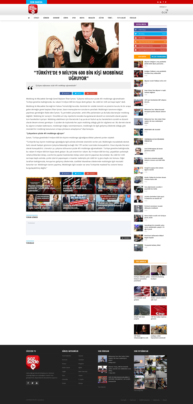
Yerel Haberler (66, 356)
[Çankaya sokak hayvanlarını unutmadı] (159, 329)
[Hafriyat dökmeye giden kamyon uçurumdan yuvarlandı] (142, 270)
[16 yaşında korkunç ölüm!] (138, 247)
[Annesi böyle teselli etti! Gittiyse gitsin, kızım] (138, 218)
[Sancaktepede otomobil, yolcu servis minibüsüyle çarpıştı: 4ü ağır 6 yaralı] (138, 227)
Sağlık (64, 371)
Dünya (66, 18)
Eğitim (101, 18)
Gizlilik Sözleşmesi (144, 400)
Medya (82, 18)
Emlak (64, 383)
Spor (74, 18)
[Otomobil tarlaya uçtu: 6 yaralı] (161, 383)
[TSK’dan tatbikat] (139, 360)
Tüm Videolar (102, 387)
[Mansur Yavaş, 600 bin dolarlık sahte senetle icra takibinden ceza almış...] (102, 369)
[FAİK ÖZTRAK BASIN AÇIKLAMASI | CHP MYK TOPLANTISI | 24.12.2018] (102, 379)
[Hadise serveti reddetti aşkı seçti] (159, 291)
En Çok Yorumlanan (159, 56)
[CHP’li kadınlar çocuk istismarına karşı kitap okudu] (139, 372)
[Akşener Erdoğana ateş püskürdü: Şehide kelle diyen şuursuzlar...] (138, 64)
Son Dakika (142, 56)
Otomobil (65, 379)
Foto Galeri (121, 18)
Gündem (46, 18)
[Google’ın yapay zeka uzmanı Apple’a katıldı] (138, 170)
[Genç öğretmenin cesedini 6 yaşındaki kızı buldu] (138, 189)
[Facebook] (136, 30)
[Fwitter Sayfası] (32, 383)
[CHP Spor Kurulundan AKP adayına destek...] (138, 102)
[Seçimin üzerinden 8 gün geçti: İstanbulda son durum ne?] (138, 199)
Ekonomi (56, 18)
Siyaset (36, 18)
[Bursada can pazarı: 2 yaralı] (161, 360)
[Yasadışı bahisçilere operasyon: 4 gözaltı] (139, 383)
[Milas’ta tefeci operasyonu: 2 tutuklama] (150, 372)
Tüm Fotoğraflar (138, 390)
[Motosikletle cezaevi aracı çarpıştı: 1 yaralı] (161, 372)
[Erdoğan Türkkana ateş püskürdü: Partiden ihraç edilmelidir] (138, 73)
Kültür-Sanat (66, 367)
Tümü (110, 18)
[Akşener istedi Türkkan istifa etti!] (138, 83)
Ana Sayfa (123, 400)
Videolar (133, 18)
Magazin (91, 18)
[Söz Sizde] (37, 9)
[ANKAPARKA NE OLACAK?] (138, 132)
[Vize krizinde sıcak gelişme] (142, 291)
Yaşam (81, 375)
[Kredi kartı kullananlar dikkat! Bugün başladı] (138, 238)
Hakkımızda (156, 400)
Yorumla (126, 238)
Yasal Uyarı (133, 400)
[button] (157, 7)
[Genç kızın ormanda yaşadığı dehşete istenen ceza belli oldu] (138, 160)
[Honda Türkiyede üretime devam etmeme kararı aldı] (138, 179)
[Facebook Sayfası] (28, 383)
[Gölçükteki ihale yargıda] (142, 310)
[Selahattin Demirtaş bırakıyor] (159, 270)
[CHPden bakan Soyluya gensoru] (159, 310)
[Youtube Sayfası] (37, 383)
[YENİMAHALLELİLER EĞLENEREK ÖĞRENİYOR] (138, 141)
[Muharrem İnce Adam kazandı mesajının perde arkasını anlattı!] (138, 112)
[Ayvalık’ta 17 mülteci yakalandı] (150, 383)
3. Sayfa (81, 379)
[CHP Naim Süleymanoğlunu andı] (142, 329)
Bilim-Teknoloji (83, 371)
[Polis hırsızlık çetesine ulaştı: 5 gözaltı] (150, 360)
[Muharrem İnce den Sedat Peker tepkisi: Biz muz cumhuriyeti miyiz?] (138, 121)
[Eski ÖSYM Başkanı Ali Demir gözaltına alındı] (138, 151)
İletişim (165, 400)
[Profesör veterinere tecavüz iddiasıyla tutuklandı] (138, 208)
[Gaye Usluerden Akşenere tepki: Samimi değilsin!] (138, 92)
